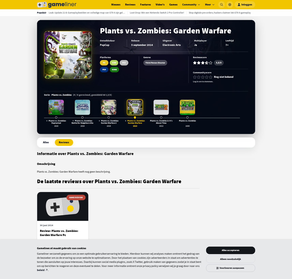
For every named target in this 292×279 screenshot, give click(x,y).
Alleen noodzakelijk (230, 259)
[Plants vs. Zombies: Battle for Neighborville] (82, 107)
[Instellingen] (229, 4)
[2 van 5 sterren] (199, 77)
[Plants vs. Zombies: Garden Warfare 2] (108, 107)
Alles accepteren (230, 250)
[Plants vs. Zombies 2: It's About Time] (161, 107)
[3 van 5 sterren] (203, 77)
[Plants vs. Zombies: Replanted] (56, 107)
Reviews (130, 4)
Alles (46, 142)
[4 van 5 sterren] (207, 77)
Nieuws (115, 4)
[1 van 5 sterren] (195, 77)
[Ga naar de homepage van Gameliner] (57, 5)
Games (173, 4)
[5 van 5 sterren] (211, 77)
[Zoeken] (221, 4)
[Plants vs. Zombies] (187, 107)
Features (145, 4)
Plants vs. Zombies (61, 95)
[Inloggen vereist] (85, 37)
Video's (160, 4)
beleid (40, 270)
